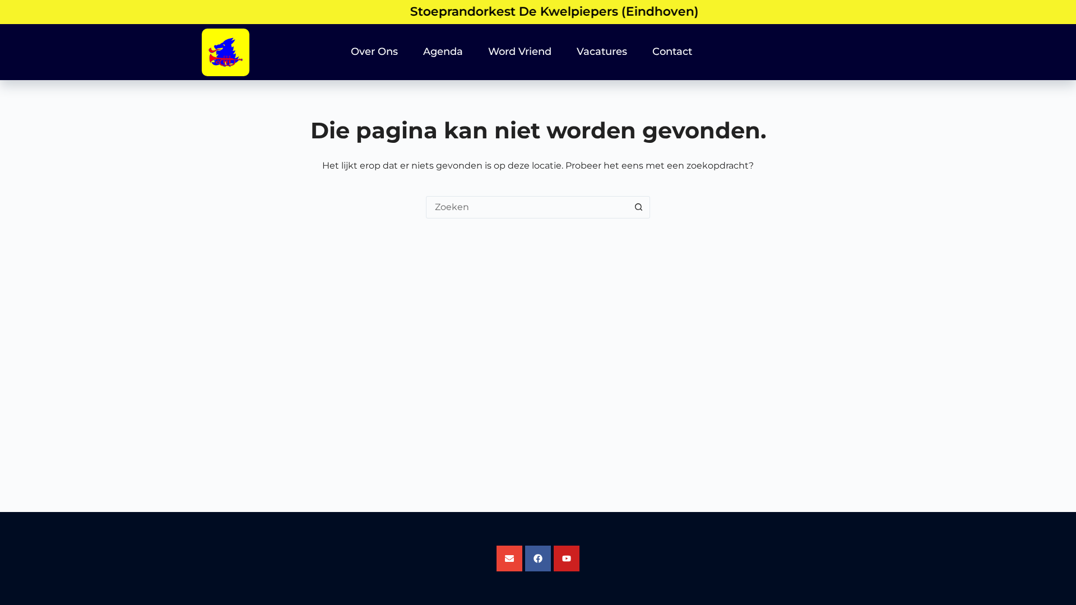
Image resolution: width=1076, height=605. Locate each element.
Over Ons (374, 51)
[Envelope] (509, 558)
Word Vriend (519, 51)
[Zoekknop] (638, 207)
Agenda (443, 51)
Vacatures (602, 51)
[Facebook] (538, 558)
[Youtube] (566, 558)
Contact (672, 51)
